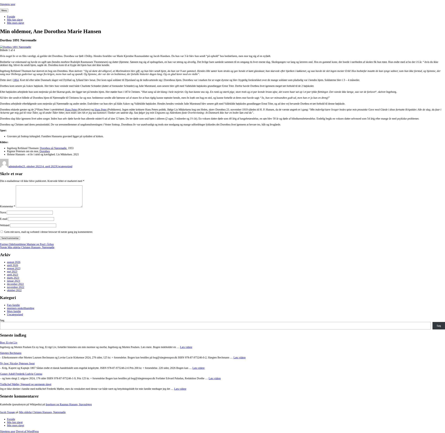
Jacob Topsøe (7, 412)
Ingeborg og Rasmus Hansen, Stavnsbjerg (69, 404)
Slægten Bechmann (10, 353)
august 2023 (13, 268)
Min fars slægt (15, 19)
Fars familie (13, 305)
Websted (4, 225)
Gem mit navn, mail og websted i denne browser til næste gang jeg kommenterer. (48, 231)
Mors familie (14, 311)
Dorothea (44, 151)
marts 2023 (13, 277)
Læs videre (186, 347)
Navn (3, 212)
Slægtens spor (7, 4)
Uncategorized (64, 166)
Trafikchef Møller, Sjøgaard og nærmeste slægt (25, 384)
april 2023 (12, 274)
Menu (4, 10)
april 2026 (12, 265)
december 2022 (15, 284)
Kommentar (7, 206)
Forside (11, 16)
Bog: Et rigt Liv (8, 342)
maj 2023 (12, 271)
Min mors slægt (15, 22)
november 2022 (15, 287)
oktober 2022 (14, 290)
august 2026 (13, 262)
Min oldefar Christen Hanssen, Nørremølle (42, 412)
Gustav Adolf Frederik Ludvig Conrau (21, 373)
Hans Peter (71, 109)
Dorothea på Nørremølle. (53, 148)
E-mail (3, 218)
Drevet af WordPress (27, 431)
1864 (16, 80)
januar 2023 (13, 280)
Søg (2, 320)
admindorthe (15, 166)
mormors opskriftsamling (20, 308)
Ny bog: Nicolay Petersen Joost (17, 363)
